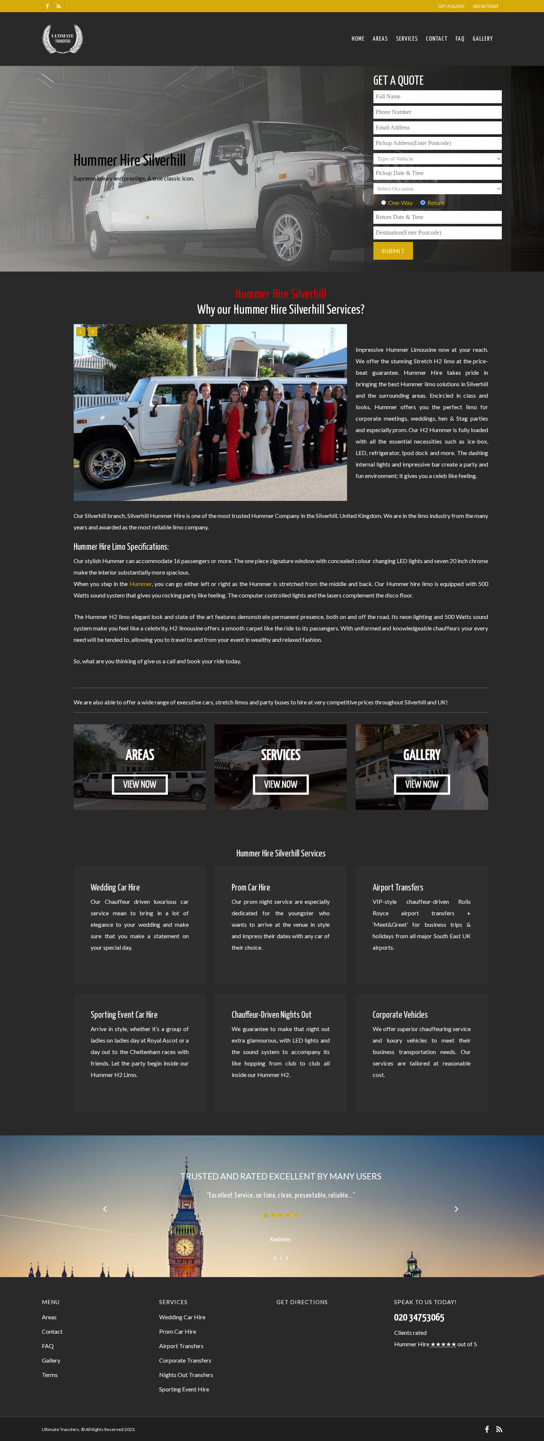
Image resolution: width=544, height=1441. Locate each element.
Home (358, 39)
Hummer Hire (411, 1343)
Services (407, 39)
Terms (50, 1374)
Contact (436, 39)
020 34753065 (485, 6)
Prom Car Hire (177, 1331)
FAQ (460, 39)
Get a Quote (451, 6)
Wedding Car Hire (182, 1316)
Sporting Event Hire (184, 1389)
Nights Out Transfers (186, 1374)
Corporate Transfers (185, 1360)
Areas (380, 39)
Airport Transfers (181, 1345)
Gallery (483, 39)
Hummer (141, 583)
